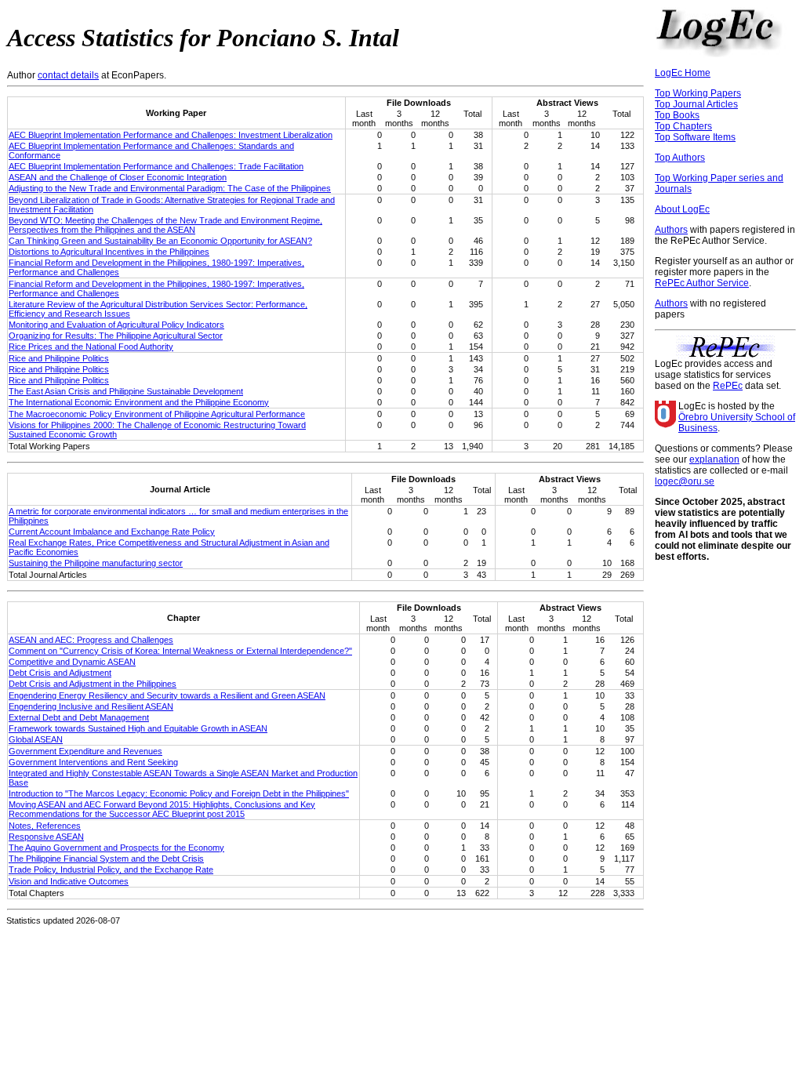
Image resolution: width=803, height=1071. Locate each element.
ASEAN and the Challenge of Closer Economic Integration (118, 177)
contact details (68, 75)
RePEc (728, 385)
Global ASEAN (36, 739)
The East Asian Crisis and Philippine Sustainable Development (126, 391)
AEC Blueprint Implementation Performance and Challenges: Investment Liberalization (170, 135)
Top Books (677, 115)
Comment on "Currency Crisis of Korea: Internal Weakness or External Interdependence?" (180, 650)
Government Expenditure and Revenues (85, 751)
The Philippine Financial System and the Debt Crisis (106, 858)
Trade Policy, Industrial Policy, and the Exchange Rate (111, 869)
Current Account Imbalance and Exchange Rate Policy (112, 531)
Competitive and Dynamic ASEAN (72, 661)
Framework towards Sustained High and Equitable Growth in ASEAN (138, 728)
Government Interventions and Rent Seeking (93, 762)
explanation (714, 459)
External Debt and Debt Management (79, 717)
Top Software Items (695, 137)
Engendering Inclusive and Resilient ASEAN (91, 706)
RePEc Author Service (702, 283)
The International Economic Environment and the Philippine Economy (139, 402)
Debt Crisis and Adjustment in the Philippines (92, 683)
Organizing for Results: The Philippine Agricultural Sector (116, 335)
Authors (671, 229)
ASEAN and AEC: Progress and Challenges (91, 639)
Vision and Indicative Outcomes (69, 881)
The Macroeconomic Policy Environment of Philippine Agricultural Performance (157, 414)
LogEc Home (682, 72)
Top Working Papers (698, 93)
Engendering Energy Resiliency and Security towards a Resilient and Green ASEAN (167, 695)
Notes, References (45, 825)
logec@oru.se (684, 481)
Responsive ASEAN (46, 836)
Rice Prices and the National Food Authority (91, 346)
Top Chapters (683, 126)
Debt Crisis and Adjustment (60, 672)
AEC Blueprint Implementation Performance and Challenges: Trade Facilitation (156, 166)
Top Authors (680, 157)
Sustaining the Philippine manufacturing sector (96, 563)
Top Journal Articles (696, 104)
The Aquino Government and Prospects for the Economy (116, 847)
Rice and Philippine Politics (59, 358)
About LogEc (682, 209)
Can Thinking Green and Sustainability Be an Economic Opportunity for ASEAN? (160, 240)
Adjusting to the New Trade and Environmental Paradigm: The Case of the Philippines (170, 188)
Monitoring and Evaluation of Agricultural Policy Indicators (116, 324)
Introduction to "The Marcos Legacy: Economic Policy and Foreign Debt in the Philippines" (179, 793)
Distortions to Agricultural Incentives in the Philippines (109, 251)
